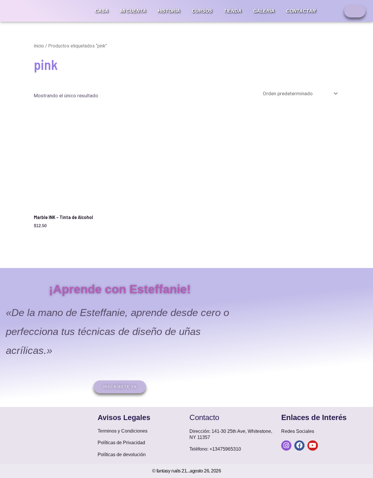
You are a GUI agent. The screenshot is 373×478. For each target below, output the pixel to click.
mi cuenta (133, 10)
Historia (169, 10)
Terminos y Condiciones (122, 430)
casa (101, 10)
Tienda (233, 10)
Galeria (264, 10)
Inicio (39, 46)
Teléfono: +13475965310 (215, 449)
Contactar (301, 10)
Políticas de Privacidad (121, 442)
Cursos (202, 10)
